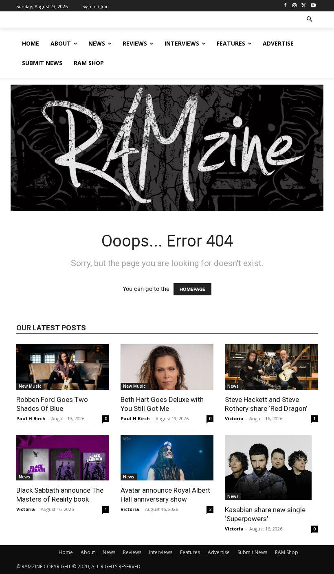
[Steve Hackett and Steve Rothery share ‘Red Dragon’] (271, 367)
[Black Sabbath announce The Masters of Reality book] (62, 457)
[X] (303, 6)
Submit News (252, 552)
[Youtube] (313, 6)
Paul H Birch (31, 418)
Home (66, 552)
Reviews (132, 552)
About (88, 552)
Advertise (219, 552)
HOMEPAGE (192, 289)
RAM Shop (286, 552)
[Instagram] (294, 6)
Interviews (160, 552)
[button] (309, 19)
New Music (30, 386)
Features (190, 552)
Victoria (234, 418)
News (233, 386)
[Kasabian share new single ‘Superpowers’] (271, 467)
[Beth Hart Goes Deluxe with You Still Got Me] (167, 367)
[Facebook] (285, 6)
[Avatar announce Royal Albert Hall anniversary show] (167, 457)
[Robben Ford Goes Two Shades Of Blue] (62, 367)
